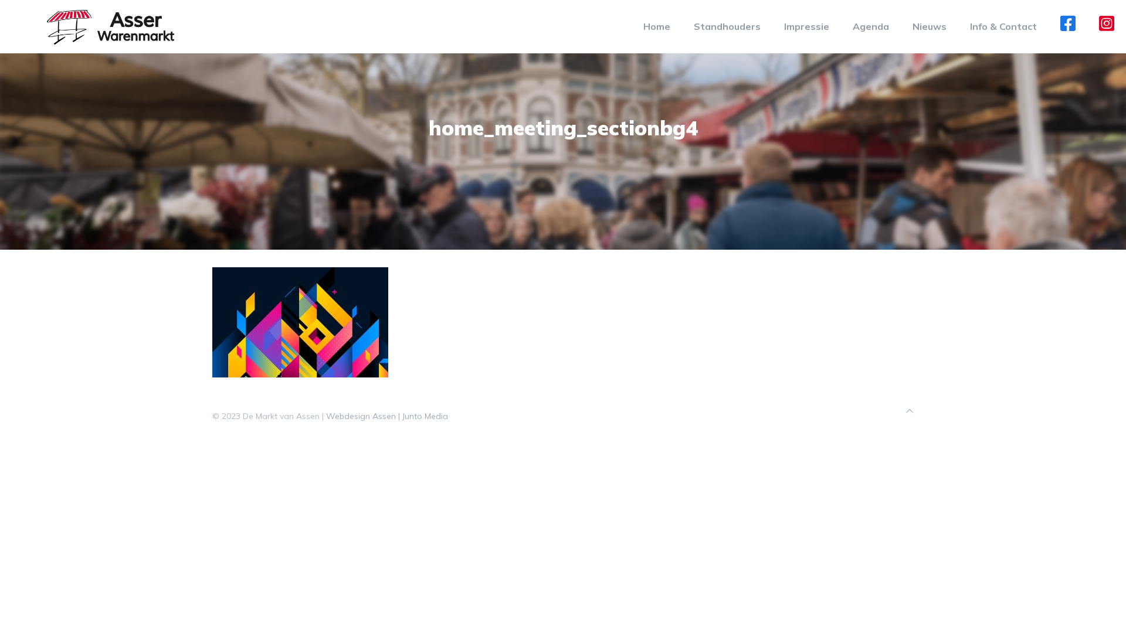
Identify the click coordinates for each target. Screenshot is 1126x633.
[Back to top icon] (909, 411)
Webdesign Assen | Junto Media (387, 416)
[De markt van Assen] (110, 26)
